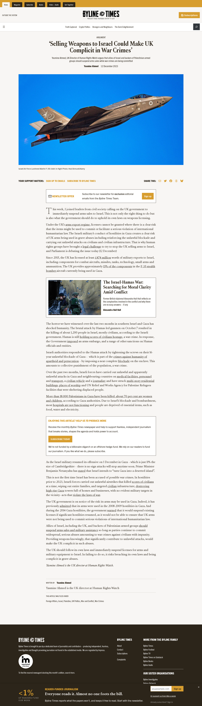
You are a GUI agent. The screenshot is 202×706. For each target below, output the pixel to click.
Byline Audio (148, 665)
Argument (101, 37)
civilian (112, 486)
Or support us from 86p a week (163, 696)
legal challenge (92, 247)
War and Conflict (87, 601)
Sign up (147, 196)
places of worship (70, 385)
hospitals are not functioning (71, 405)
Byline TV (146, 653)
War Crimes (99, 601)
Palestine (67, 601)
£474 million (103, 258)
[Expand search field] (196, 27)
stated (81, 471)
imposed (72, 341)
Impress (101, 650)
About (119, 645)
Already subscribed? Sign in (161, 702)
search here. (70, 672)
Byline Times (148, 645)
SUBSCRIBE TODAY (60, 439)
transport (57, 381)
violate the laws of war (86, 495)
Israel (60, 601)
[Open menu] (3, 26)
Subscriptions (191, 15)
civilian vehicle (75, 381)
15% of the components (117, 266)
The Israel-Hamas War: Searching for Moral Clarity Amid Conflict (127, 287)
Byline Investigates (150, 679)
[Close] (199, 687)
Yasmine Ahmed (91, 66)
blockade (124, 361)
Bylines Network (149, 683)
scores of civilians (143, 482)
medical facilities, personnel (134, 376)
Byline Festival (148, 649)
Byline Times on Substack (153, 657)
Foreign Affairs (51, 601)
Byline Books (148, 661)
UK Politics (76, 601)
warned (111, 510)
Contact (120, 649)
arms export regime (77, 225)
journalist (99, 381)
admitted (65, 506)
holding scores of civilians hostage (101, 337)
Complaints (121, 659)
